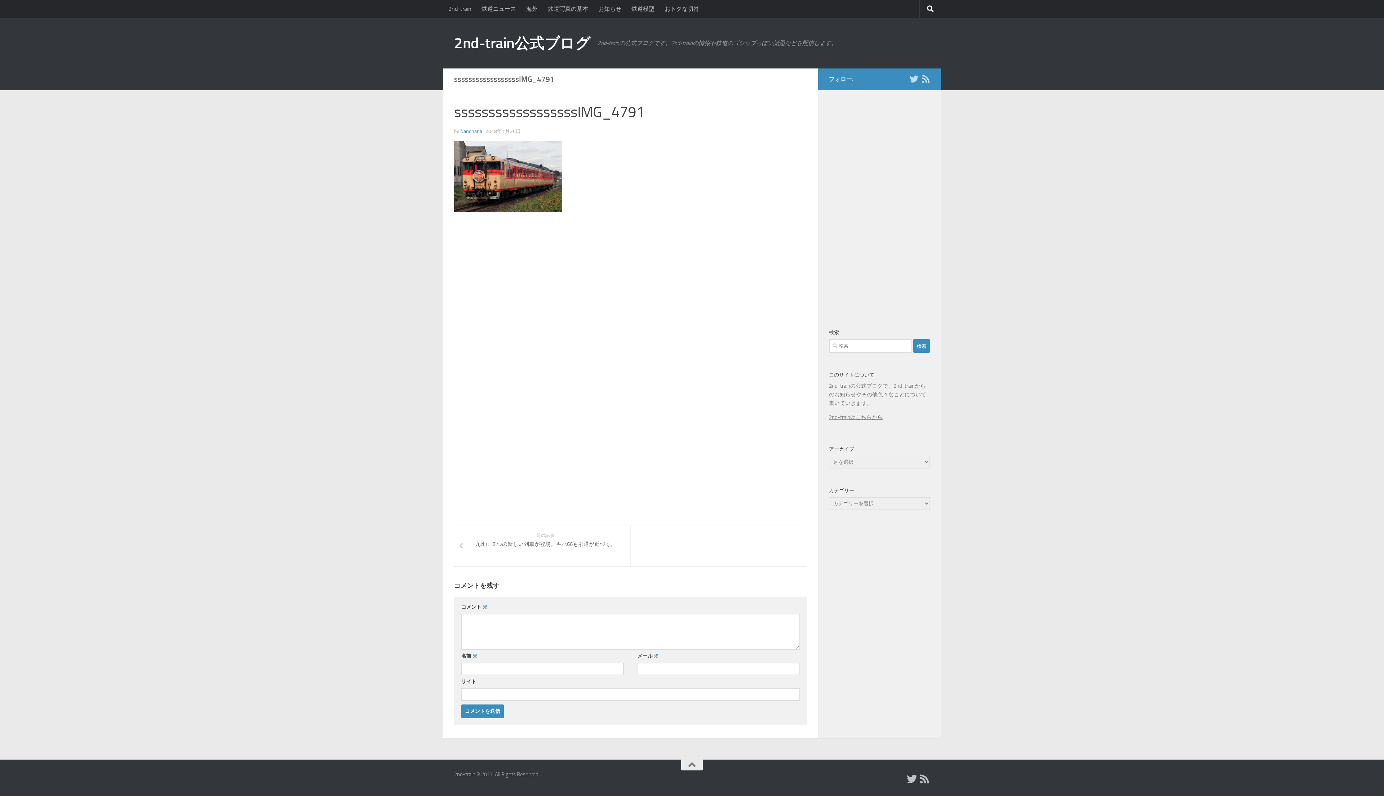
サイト (468, 682)
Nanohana (471, 131)
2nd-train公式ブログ (522, 43)
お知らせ (609, 8)
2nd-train (459, 8)
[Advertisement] (514, 277)
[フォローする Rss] (925, 79)
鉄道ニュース (499, 8)
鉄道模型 (643, 8)
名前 (469, 656)
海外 (532, 8)
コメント (474, 607)
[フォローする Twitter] (914, 79)
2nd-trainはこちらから (856, 417)
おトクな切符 (682, 8)
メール (648, 656)
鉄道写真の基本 (568, 8)
